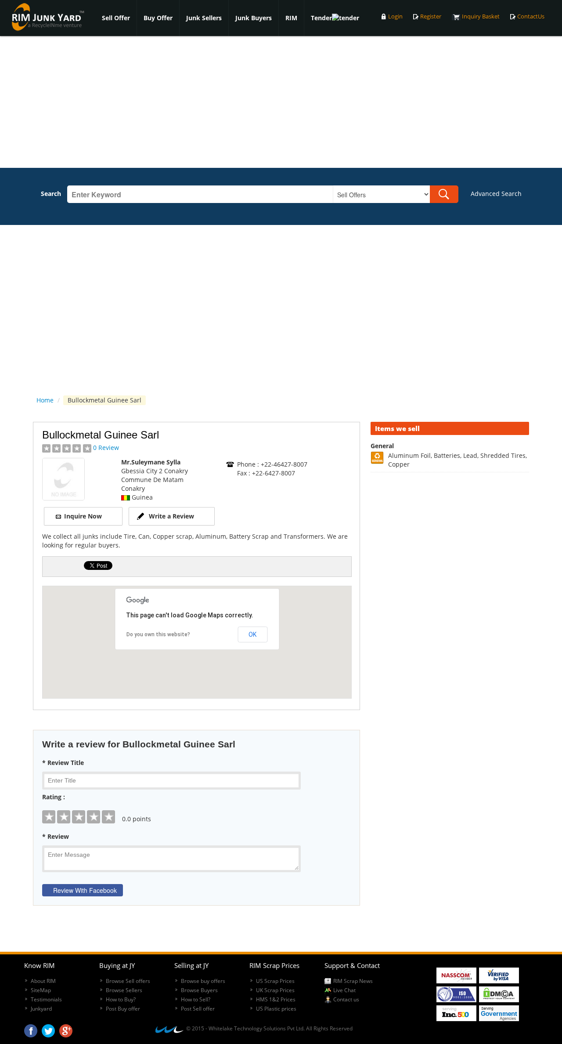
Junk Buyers (253, 18)
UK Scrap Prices (275, 990)
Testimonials (46, 999)
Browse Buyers (199, 990)
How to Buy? (121, 999)
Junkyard (41, 1008)
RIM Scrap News (353, 981)
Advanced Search (496, 193)
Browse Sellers (124, 990)
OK (252, 634)
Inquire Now (83, 516)
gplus (65, 1028)
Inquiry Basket (481, 16)
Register (430, 16)
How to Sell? (195, 999)
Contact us (346, 999)
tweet (48, 1028)
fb (30, 1028)
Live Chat (344, 990)
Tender (321, 18)
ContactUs (530, 16)
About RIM (43, 981)
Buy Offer (158, 18)
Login (395, 16)
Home (45, 400)
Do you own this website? (158, 634)
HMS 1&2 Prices (275, 999)
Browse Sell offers (128, 981)
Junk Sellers (204, 18)
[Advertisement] (281, 101)
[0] (196, 810)
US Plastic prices (276, 1008)
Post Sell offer (198, 1008)
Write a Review (171, 516)
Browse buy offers (203, 981)
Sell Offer (116, 18)
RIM (291, 18)
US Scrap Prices (275, 981)
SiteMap (41, 990)
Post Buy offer (123, 1008)
